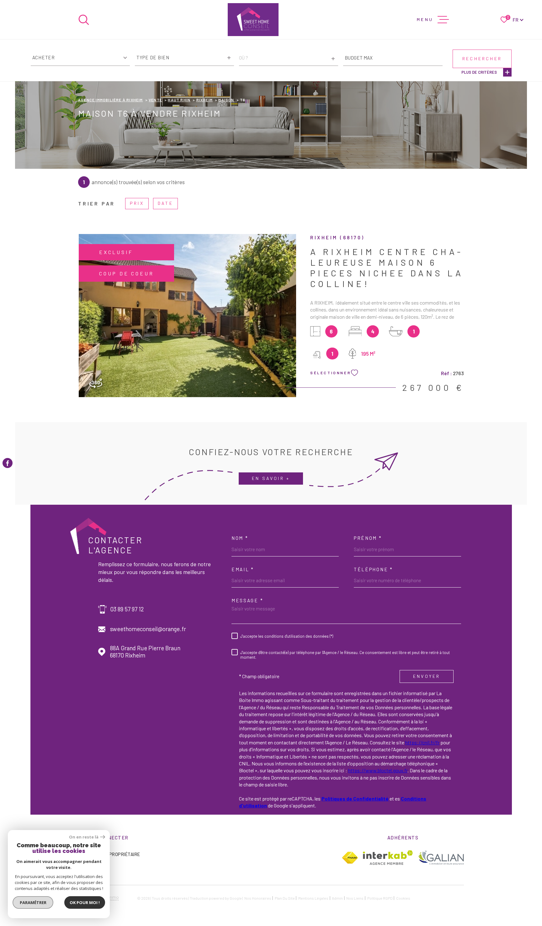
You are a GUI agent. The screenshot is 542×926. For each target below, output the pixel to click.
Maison (226, 100)
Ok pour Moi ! (85, 902)
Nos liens (355, 898)
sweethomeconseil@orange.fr (148, 628)
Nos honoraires (257, 898)
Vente (155, 100)
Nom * (239, 538)
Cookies (403, 898)
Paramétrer (33, 902)
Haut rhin (179, 100)
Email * (242, 569)
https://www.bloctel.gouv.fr (377, 770)
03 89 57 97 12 (127, 609)
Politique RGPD (380, 898)
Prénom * (368, 538)
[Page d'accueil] (253, 19)
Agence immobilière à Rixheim (110, 100)
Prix (137, 203)
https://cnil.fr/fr (422, 742)
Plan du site (285, 898)
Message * (247, 600)
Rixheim (204, 100)
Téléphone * (373, 569)
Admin (337, 898)
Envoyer (426, 676)
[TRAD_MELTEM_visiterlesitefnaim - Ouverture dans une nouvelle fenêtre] (350, 858)
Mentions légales (313, 898)
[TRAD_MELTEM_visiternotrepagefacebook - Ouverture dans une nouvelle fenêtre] (8, 463)
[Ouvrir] (83, 19)
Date (165, 203)
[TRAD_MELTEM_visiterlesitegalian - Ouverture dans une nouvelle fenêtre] (441, 857)
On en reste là (83, 837)
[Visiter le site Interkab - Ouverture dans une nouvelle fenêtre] (388, 857)
